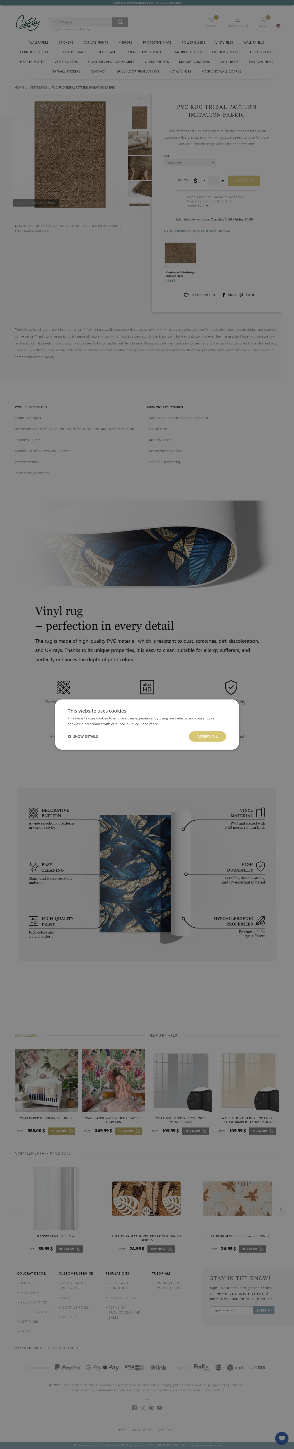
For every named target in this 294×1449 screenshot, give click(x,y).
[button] (83, 736)
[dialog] (147, 724)
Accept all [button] (208, 736)
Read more (149, 724)
